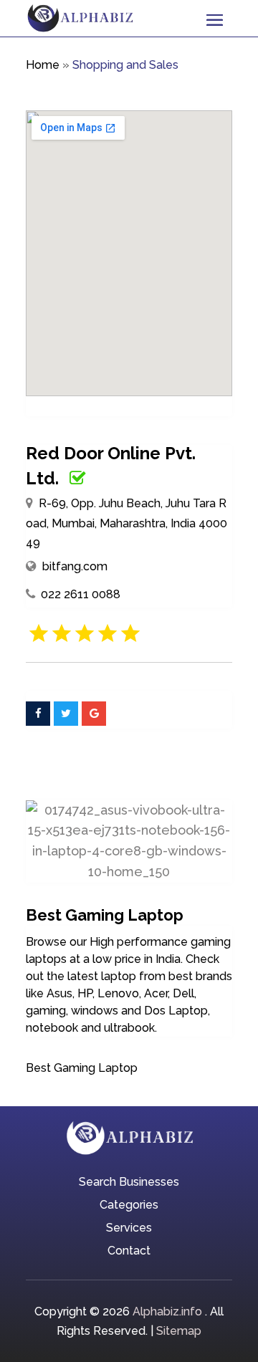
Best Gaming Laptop (82, 1068)
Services (129, 1228)
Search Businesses (129, 1183)
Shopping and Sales (125, 65)
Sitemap (178, 1331)
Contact (129, 1251)
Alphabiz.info (167, 1311)
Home (42, 65)
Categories (129, 1206)
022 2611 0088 (80, 594)
